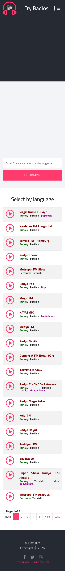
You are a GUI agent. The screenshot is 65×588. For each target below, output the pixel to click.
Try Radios (36, 8)
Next (47, 516)
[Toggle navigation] (58, 8)
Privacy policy (22, 562)
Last (57, 516)
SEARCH (35, 175)
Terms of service (41, 562)
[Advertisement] (32, 47)
